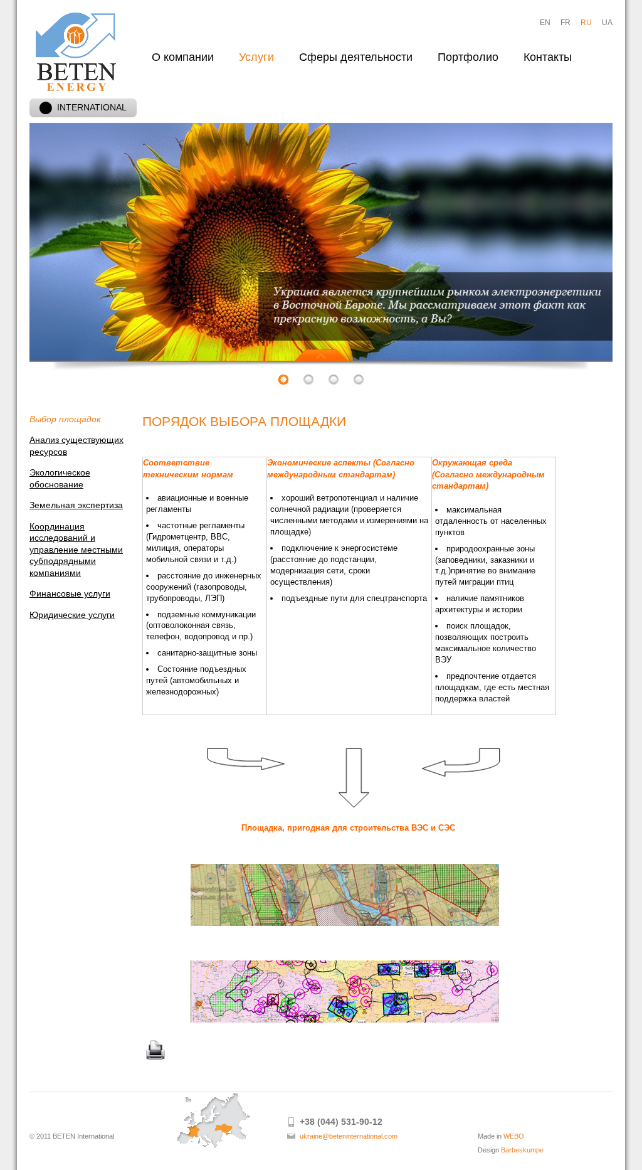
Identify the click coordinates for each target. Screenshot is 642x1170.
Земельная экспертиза (76, 505)
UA (607, 22)
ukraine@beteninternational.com (348, 1136)
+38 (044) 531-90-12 (341, 1122)
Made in (501, 1136)
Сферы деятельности (356, 57)
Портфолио (468, 57)
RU (586, 22)
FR (565, 22)
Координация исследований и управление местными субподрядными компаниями (76, 549)
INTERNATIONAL (92, 107)
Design (511, 1150)
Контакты (548, 57)
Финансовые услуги (69, 593)
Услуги (256, 57)
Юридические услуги (72, 615)
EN (545, 22)
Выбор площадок (65, 419)
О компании (183, 57)
